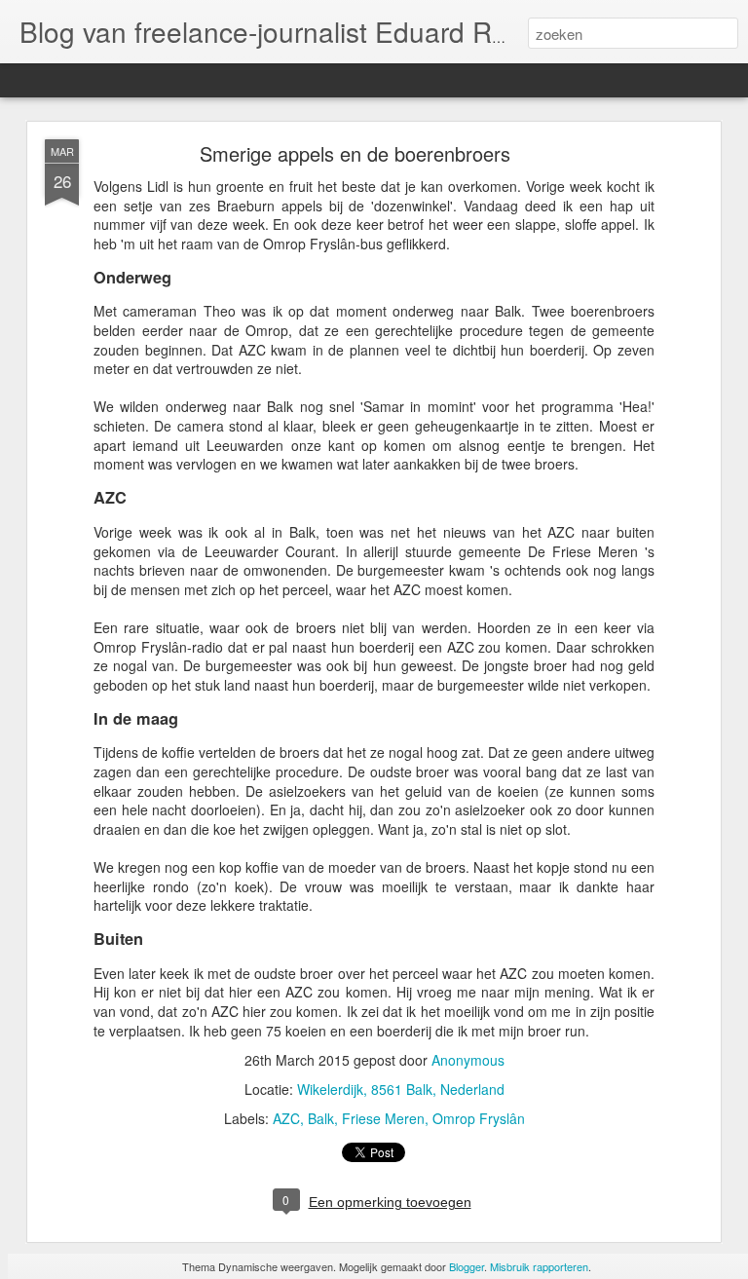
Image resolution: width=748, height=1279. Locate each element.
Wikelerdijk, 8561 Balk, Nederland (401, 1089)
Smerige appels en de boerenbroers (355, 153)
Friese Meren (383, 1118)
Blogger (466, 1266)
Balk (321, 1118)
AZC (286, 1118)
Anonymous (468, 1060)
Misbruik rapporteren (539, 1266)
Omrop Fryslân (478, 1118)
